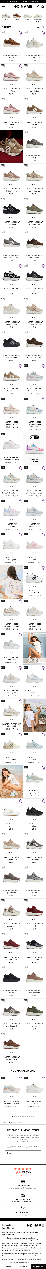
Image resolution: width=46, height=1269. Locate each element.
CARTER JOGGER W (11, 57)
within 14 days (23, 1215)
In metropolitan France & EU (23, 1201)
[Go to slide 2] (14, 1116)
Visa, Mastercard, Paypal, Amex (23, 1188)
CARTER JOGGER (11, 290)
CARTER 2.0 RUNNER (34, 1102)
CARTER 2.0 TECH (11, 1102)
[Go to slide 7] (25, 1116)
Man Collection (34, 1146)
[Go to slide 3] (16, 1116)
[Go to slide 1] (12, 1116)
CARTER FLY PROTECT (34, 692)
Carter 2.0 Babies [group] (38, 20)
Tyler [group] (6, 19)
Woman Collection (16, 1146)
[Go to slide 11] (33, 1116)
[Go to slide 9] (29, 1116)
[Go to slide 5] (20, 1116)
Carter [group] (17, 19)
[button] (3, 6)
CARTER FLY (11, 525)
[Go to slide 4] (18, 1116)
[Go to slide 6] (23, 1116)
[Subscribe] (38, 1153)
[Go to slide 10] (31, 1116)
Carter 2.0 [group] (27, 19)
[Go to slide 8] (27, 1116)
